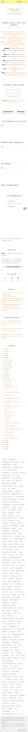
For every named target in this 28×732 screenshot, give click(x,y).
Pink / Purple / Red (9, 412)
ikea (13, 565)
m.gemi (21, 592)
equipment (10, 541)
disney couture (6, 536)
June (6, 373)
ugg (22, 690)
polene (4, 634)
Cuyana (3, 328)
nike (16, 618)
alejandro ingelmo (6, 467)
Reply (25, 208)
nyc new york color (11, 623)
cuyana (19, 528)
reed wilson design (6, 645)
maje (19, 594)
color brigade (14, 525)
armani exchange (6, 478)
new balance (10, 615)
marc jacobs (5, 599)
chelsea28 (18, 512)
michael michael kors (7, 607)
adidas (23, 462)
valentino (4, 695)
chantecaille (11, 512)
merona (13, 605)
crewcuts (13, 528)
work (3, 708)
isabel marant (19, 568)
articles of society (16, 478)
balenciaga (18, 480)
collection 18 (5, 525)
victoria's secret (12, 698)
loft (21, 100)
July (6, 371)
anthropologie (6, 475)
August (6, 368)
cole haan (12, 523)
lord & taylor (16, 589)
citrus (15, 517)
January (6, 384)
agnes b (15, 464)
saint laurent (5, 652)
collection (19, 523)
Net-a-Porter (16, 334)
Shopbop (4, 338)
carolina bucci (5, 507)
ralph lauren (16, 637)
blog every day (6, 493)
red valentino (15, 642)
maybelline (13, 602)
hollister (14, 562)
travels (16, 690)
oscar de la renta (6, 629)
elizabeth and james (18, 538)
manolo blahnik (16, 597)
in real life (22, 565)
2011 (4, 446)
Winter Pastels (8, 395)
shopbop (9, 658)
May (6, 375)
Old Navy (4, 324)
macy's (7, 594)
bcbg (16, 485)
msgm (14, 613)
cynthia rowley (6, 531)
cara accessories (6, 504)
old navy (4, 626)
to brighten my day (11, 724)
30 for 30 (4, 459)
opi (18, 626)
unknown (16, 692)
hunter (8, 565)
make (23, 594)
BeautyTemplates (10, 726)
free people (20, 546)
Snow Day (6, 409)
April (6, 377)
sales (12, 652)
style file (11, 102)
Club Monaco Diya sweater (9, 296)
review (14, 645)
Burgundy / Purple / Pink (11, 386)
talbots (21, 679)
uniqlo (4, 692)
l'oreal (4, 581)
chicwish (4, 515)
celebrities (13, 509)
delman (20, 533)
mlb (3, 610)
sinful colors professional (8, 663)
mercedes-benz (5, 605)
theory (11, 684)
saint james (17, 650)
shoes (3, 658)
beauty (4, 488)
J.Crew (3, 323)
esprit (16, 541)
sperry (13, 668)
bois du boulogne (6, 496)
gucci (16, 554)
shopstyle (22, 658)
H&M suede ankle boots (12, 73)
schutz (12, 655)
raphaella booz (13, 639)
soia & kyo (20, 663)
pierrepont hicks (20, 629)
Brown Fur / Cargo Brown (11, 392)
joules (20, 576)
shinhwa (23, 655)
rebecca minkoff (6, 642)
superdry (21, 676)
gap (12, 100)
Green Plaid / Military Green (11, 398)
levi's (11, 584)
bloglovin (18, 280)
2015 (4, 358)
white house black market (8, 706)
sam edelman (5, 655)
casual (8, 100)
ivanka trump (5, 570)
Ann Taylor (4, 321)
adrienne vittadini (6, 464)
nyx (24, 100)
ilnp (17, 565)
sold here (21, 68)
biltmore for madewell (7, 491)
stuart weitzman (6, 676)
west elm (13, 703)
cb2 (8, 509)
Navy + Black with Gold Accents (12, 406)
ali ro (3, 470)
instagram (11, 280)
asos (3, 480)
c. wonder (21, 499)
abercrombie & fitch (7, 462)
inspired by (4, 568)
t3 (2, 679)
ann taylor (22, 472)
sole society (5, 666)
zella (20, 713)
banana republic (6, 483)
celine (19, 509)
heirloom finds (6, 562)
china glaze (11, 515)
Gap (19, 321)
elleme (4, 541)
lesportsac (5, 584)
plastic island (12, 631)
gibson (16, 549)
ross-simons (5, 650)
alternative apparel (12, 470)
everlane (4, 544)
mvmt (19, 613)
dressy (23, 536)
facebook (5, 280)
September (7, 366)
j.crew (18, 100)
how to (20, 562)
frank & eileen (12, 546)
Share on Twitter (15, 92)
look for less (17, 586)
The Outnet (12, 336)
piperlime (4, 631)
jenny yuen (4, 573)
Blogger (23, 724)
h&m (14, 100)
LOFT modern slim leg (12, 64)
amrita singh (15, 472)
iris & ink (12, 568)
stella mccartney (15, 671)
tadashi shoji (9, 679)
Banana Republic (13, 321)
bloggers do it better (17, 493)
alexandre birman (17, 467)
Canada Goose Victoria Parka (11, 423)
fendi (22, 544)
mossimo (15, 610)
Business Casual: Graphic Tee (12, 142)
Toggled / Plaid (8, 435)
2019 (4, 349)
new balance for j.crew (7, 618)
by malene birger (13, 499)
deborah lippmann (6, 533)
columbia (22, 525)
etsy (21, 541)
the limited (5, 684)
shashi (17, 655)
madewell (14, 594)
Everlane (9, 328)
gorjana (20, 552)
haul (14, 560)
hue (3, 565)
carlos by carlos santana (18, 504)
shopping (15, 658)
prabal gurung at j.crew (18, 634)
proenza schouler (6, 637)
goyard (4, 554)
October (7, 364)
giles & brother (6, 552)
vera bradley (22, 695)
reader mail (21, 639)
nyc (3, 623)
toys (11, 690)
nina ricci (21, 618)
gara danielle (9, 549)
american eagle (6, 472)
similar (22, 48)
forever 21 (4, 546)
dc (21, 531)
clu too (4, 520)
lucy (16, 592)
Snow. (5, 389)
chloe (17, 515)
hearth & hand (20, 560)
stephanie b (5, 674)
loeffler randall (18, 584)
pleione (19, 631)
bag (13, 480)
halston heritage (6, 560)
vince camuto (5, 700)
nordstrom (11, 621)
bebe (9, 488)
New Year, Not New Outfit (11, 438)
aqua (18, 475)
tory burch (18, 687)
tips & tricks (18, 684)
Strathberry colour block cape (10, 306)
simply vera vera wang (7, 660)
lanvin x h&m (16, 581)
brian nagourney (20, 496)
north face (19, 621)
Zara (13, 330)
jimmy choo (17, 573)
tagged (15, 679)
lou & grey (5, 592)
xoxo (16, 708)
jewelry (11, 573)
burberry (4, 499)
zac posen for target (7, 713)
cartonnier (14, 507)
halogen (4, 557)
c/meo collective (6, 501)
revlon (20, 645)
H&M (20, 328)
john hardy (5, 576)
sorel (16, 666)
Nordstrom (4, 336)
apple (13, 475)
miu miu (20, 607)
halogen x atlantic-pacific (15, 557)
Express (15, 328)
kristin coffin (19, 578)
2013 (4, 442)
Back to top (21, 730)
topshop (11, 687)
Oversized (7, 420)
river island (5, 647)
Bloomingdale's (5, 334)
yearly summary (6, 711)
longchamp (9, 586)
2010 (4, 449)
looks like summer (6, 589)
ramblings (4, 639)
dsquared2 (4, 538)
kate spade (10, 578)
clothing (21, 517)
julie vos (4, 578)
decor (14, 533)
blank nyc (18, 491)
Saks (19, 336)
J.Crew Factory (11, 323)
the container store (13, 682)
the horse (22, 682)
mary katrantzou (14, 599)
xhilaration (10, 708)
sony (11, 666)
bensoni (14, 488)
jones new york (13, 576)
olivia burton (12, 626)
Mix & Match (6, 163)
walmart (16, 102)
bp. (13, 496)
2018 (4, 351)
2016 (4, 355)
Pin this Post (15, 96)
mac (3, 594)
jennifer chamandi (20, 570)
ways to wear (5, 703)
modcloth (8, 610)
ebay (11, 538)
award (8, 480)
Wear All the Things (9, 426)
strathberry (13, 674)
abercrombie (11, 459)
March (6, 379)
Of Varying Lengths (9, 432)
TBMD (14, 10)
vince (19, 698)
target (4, 682)
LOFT (18, 323)
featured (16, 544)
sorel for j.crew (6, 668)
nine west (4, 621)
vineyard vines (14, 700)
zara (16, 713)
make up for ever (6, 597)
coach (18, 520)
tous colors (5, 690)
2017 (4, 353)
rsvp (11, 650)
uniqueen (10, 692)
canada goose (16, 501)
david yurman (15, 531)
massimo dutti (5, 602)
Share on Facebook (14, 89)
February (7, 382)
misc (16, 607)
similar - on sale (9, 62)
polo (9, 634)
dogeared (17, 536)
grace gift (10, 554)
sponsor (19, 668)
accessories (16, 462)
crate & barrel (5, 528)
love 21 (11, 592)
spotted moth (5, 671)
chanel (4, 512)
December (7, 360)
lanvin (9, 581)
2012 (4, 444)
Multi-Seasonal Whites (10, 185)
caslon (20, 507)
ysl (13, 711)
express (10, 544)
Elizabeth (11, 201)
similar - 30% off (19, 75)
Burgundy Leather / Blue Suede (12, 429)
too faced (4, 687)
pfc (13, 629)
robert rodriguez (14, 647)
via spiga (4, 698)
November (7, 362)
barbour (14, 483)
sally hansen (18, 652)
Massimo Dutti (6, 330)
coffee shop (5, 523)
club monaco (11, 520)
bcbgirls (21, 485)
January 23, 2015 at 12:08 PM (15, 203)
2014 (4, 440)
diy (12, 536)
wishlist (19, 706)
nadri (3, 615)
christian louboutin (7, 517)
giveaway (14, 552)
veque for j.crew (13, 695)
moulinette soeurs (6, 613)
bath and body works (7, 485)
